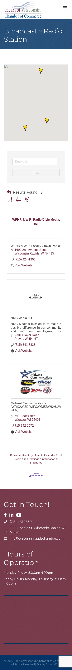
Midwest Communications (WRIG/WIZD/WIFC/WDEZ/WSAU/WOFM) (36, 407)
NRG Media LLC (22, 318)
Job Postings (31, 459)
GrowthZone (54, 664)
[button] (40, 71)
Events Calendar (45, 455)
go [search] (37, 172)
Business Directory (21, 455)
